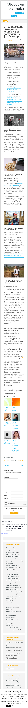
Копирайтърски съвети (12, 558)
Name (5, 492)
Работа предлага (10, 615)
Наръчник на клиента (11, 565)
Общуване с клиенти (11, 572)
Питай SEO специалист (12, 580)
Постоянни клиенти (11, 605)
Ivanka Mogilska (8, 40)
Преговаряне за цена (11, 607)
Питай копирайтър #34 (7, 408)
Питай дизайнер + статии (13, 587)
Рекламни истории (10, 619)
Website (6, 498)
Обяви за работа (10, 647)
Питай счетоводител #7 (7, 423)
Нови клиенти (9, 569)
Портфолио (9, 602)
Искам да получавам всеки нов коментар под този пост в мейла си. (14, 509)
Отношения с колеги (11, 578)
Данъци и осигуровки (11, 554)
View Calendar (4, 533)
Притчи (8, 609)
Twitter (22, 13)
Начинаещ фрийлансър (12, 567)
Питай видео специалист (12, 585)
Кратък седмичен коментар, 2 (15, 408)
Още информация (17, 706)
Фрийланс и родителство (12, 629)
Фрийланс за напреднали (12, 627)
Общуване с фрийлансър (12, 574)
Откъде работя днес (11, 576)
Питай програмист (11, 594)
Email (5, 495)
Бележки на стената (11, 552)
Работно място (10, 617)
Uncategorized (9, 550)
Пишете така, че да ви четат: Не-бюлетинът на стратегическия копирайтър (14, 528)
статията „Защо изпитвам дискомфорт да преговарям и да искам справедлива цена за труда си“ (14, 101)
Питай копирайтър (11, 589)
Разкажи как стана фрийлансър (14, 642)
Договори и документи (12, 556)
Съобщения (9, 625)
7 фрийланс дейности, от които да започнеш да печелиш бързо (13, 680)
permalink (20, 460)
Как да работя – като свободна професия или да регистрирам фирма (15, 446)
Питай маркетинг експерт (13, 591)
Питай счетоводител (12, 596)
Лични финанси (9, 563)
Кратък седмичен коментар (13, 561)
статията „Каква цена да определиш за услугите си (14, 89)
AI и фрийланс (9, 547)
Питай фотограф (10, 598)
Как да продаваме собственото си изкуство (16, 425)
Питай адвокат (10, 583)
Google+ (12, 16)
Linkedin (15, 16)
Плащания (8, 600)
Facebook (19, 13)
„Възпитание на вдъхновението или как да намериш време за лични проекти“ (14, 255)
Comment (6, 477)
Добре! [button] (8, 705)
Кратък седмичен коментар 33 (7, 442)
